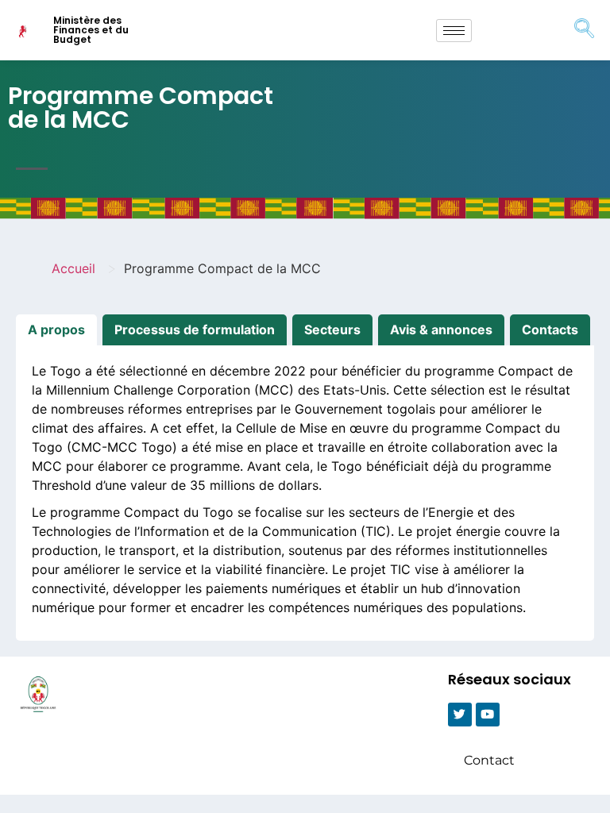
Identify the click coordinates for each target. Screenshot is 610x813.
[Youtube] (488, 714)
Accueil (73, 268)
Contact (489, 760)
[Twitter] (460, 714)
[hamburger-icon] (454, 30)
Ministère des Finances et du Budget (91, 29)
